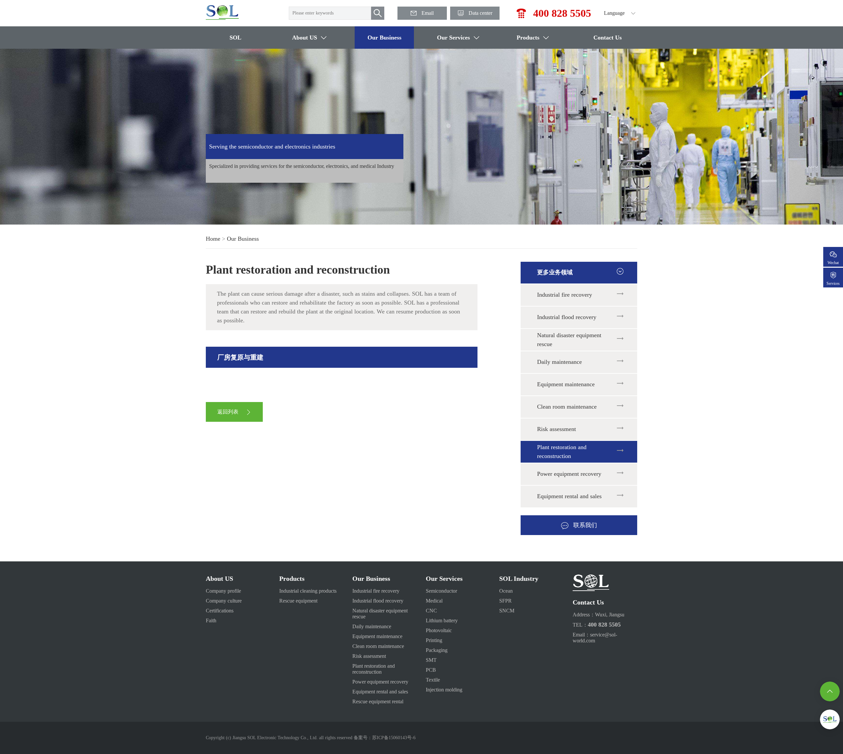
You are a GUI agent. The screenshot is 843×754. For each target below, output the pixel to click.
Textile (433, 680)
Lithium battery (442, 620)
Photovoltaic (439, 630)
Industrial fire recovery (564, 294)
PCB (431, 670)
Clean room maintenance (567, 406)
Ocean (506, 591)
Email (428, 13)
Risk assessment (556, 429)
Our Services (453, 37)
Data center (480, 13)
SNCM (506, 610)
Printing (434, 640)
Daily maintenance (559, 362)
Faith (211, 620)
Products (528, 37)
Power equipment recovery (569, 474)
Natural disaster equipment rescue (569, 339)
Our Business (384, 37)
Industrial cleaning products (308, 591)
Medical (434, 601)
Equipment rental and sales (569, 496)
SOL (235, 37)
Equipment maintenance (566, 384)
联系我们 (585, 525)
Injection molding (444, 689)
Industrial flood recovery (566, 317)
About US (304, 37)
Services (833, 283)
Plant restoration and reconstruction (561, 451)
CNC (431, 610)
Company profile (223, 591)
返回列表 (227, 412)
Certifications (219, 610)
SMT (431, 660)
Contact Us (607, 37)
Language (614, 13)
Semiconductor (441, 591)
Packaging (437, 650)
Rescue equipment (298, 601)
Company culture (224, 601)
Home (213, 238)
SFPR (505, 601)
